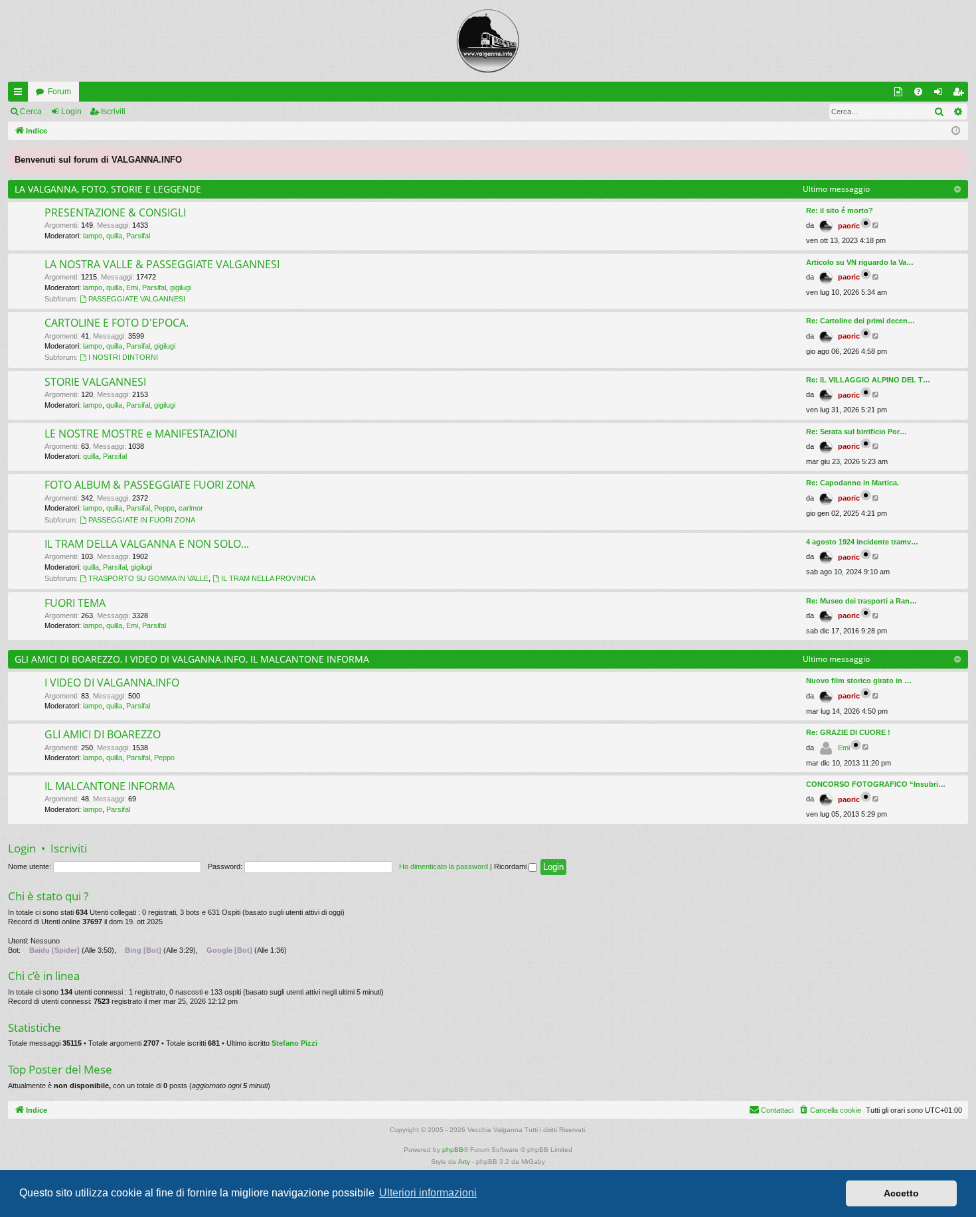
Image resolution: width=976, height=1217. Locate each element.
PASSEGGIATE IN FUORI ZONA (141, 520)
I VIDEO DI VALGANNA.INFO (111, 682)
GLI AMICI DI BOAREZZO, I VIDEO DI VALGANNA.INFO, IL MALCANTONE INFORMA (192, 659)
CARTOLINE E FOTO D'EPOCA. (116, 322)
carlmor (191, 508)
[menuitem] (918, 92)
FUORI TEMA (75, 603)
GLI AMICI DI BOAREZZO (102, 734)
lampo (92, 236)
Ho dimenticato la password (443, 866)
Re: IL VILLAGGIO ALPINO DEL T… (868, 380)
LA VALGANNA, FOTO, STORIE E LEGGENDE (108, 189)
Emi (132, 287)
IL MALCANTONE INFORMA (109, 786)
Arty (464, 1161)
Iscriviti (113, 111)
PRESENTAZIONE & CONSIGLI (115, 212)
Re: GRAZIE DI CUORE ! (848, 732)
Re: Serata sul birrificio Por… (856, 432)
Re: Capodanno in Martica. (852, 483)
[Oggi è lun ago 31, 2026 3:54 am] (955, 131)
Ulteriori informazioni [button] (428, 1192)
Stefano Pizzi (294, 1043)
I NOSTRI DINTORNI (123, 357)
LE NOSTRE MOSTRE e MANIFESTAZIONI (140, 433)
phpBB (452, 1149)
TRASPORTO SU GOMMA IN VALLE (148, 578)
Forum (59, 91)
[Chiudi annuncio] (957, 157)
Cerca (31, 111)
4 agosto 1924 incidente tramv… (862, 542)
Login (71, 111)
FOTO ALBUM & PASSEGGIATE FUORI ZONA (149, 484)
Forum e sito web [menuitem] (901, 94)
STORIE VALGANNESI (95, 381)
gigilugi (180, 287)
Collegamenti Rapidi (20, 94)
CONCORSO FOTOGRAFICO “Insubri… (875, 784)
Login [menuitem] (941, 94)
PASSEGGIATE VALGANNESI (136, 299)
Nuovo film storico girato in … (859, 681)
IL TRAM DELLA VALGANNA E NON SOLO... (146, 543)
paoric (849, 226)
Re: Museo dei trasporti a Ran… (861, 601)
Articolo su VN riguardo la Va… (860, 262)
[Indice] (488, 41)
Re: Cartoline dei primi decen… (860, 321)
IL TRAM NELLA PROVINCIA (268, 578)
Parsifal (138, 236)
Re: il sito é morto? (839, 210)
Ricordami (511, 866)
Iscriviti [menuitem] (961, 94)
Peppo (164, 508)
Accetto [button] (901, 1193)
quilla (114, 236)
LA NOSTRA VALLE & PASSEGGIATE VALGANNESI (162, 264)
